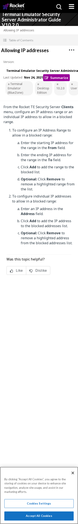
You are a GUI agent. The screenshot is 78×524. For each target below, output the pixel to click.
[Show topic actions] (71, 50)
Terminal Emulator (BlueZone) (15, 88)
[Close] (73, 473)
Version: (8, 62)
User (74, 88)
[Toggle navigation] (71, 6)
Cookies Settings (39, 503)
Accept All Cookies (39, 516)
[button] (39, 40)
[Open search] (58, 6)
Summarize (59, 78)
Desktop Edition (43, 90)
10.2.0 (60, 88)
